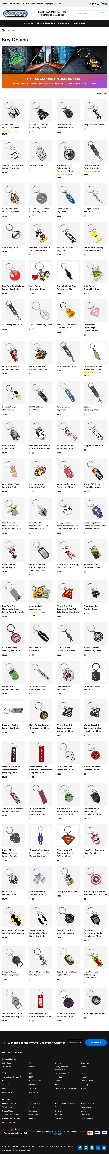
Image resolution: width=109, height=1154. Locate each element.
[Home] (3, 30)
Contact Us (79, 23)
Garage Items (86, 1107)
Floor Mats (59, 1107)
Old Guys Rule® (87, 1081)
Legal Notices (54, 1147)
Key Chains (59, 1111)
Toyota (83, 1088)
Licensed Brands (9, 1059)
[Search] (103, 13)
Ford (4, 1073)
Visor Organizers (87, 1118)
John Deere (59, 1077)
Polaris (57, 1084)
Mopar (4, 1081)
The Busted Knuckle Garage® (66, 1088)
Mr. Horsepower (34, 1081)
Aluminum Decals (9, 1103)
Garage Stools (7, 1111)
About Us (28, 23)
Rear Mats (59, 1115)
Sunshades (32, 1118)
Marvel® (84, 1077)
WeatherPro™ (33, 1092)
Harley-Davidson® (62, 1073)
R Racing (84, 1084)
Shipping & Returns (67, 1147)
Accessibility (43, 1147)
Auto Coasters (34, 1103)
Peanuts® (5, 1084)
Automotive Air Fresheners (65, 1103)
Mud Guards (33, 1115)
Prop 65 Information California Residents (16, 1150)
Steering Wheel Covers (11, 1118)
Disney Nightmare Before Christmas (62, 1068)
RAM (4, 1088)
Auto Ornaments (87, 1103)
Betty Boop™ (7, 1063)
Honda (83, 1073)
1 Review (15, 131)
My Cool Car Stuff (14, 1147)
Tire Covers (59, 1118)
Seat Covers (85, 1115)
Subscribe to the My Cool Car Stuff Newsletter (36, 1042)
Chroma (58, 1063)
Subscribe (96, 1042)
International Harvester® (11, 1077)
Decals (31, 1107)
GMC (30, 1073)
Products (6, 1099)
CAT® (30, 1063)
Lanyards (84, 1111)
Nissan (57, 1081)
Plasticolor (32, 1084)
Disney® (31, 1067)
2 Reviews (97, 171)
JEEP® (30, 1077)
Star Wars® (32, 1088)
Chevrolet (85, 1063)
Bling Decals (7, 1107)
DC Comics (6, 1067)
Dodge (83, 1067)
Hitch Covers (33, 1111)
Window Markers (8, 1122)
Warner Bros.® (7, 1092)
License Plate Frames (10, 1115)
